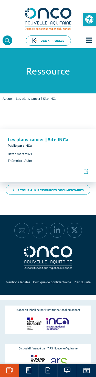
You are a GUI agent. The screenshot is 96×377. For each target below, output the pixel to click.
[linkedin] (57, 230)
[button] (89, 19)
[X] (74, 230)
